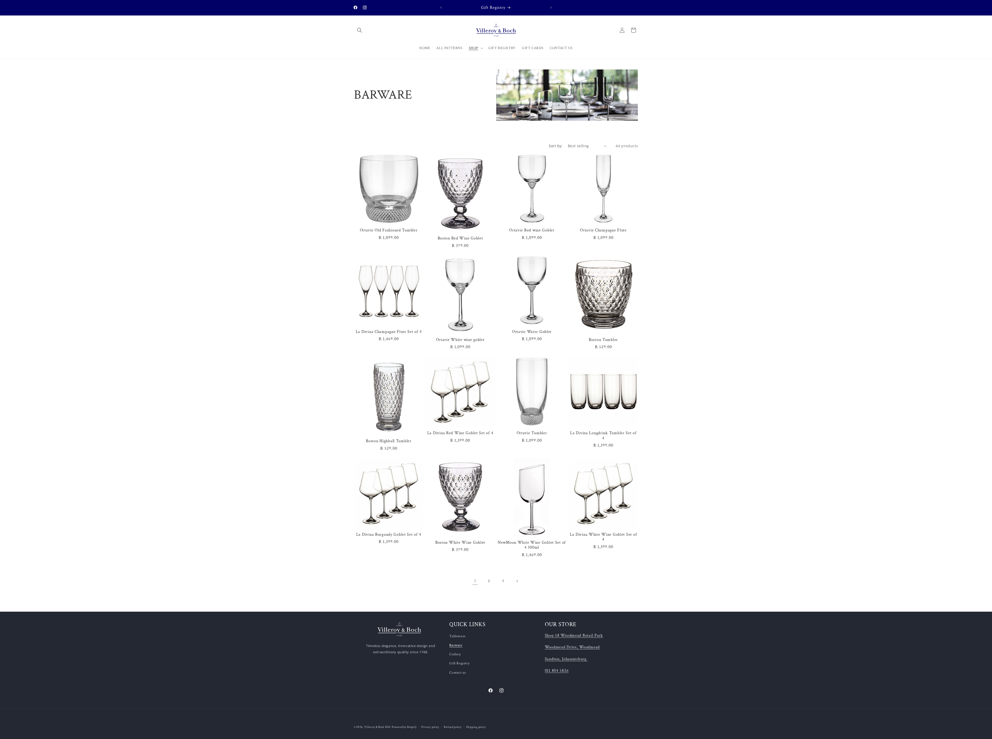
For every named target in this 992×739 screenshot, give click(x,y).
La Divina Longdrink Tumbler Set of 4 (603, 435)
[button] (359, 30)
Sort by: (556, 145)
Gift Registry (459, 663)
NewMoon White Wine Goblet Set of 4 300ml (532, 545)
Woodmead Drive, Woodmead (572, 647)
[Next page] (517, 581)
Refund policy (452, 727)
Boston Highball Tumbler (389, 441)
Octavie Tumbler (532, 433)
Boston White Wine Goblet (460, 542)
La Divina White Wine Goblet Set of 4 (603, 537)
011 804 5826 (557, 670)
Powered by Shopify (404, 727)
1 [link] (475, 581)
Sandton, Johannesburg (565, 659)
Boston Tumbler (603, 339)
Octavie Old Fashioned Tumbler (389, 230)
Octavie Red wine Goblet (531, 230)
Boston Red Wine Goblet (460, 238)
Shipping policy (476, 727)
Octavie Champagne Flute (603, 230)
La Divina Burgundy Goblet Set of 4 (388, 534)
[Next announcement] (551, 7)
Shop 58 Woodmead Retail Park (574, 635)
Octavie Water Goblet (532, 331)
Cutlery (455, 654)
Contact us (457, 672)
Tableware (457, 636)
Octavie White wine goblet (460, 339)
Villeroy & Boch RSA (377, 727)
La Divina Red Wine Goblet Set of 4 (460, 433)
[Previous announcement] (441, 7)
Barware (455, 645)
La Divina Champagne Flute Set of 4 (389, 331)
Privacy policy (430, 727)
